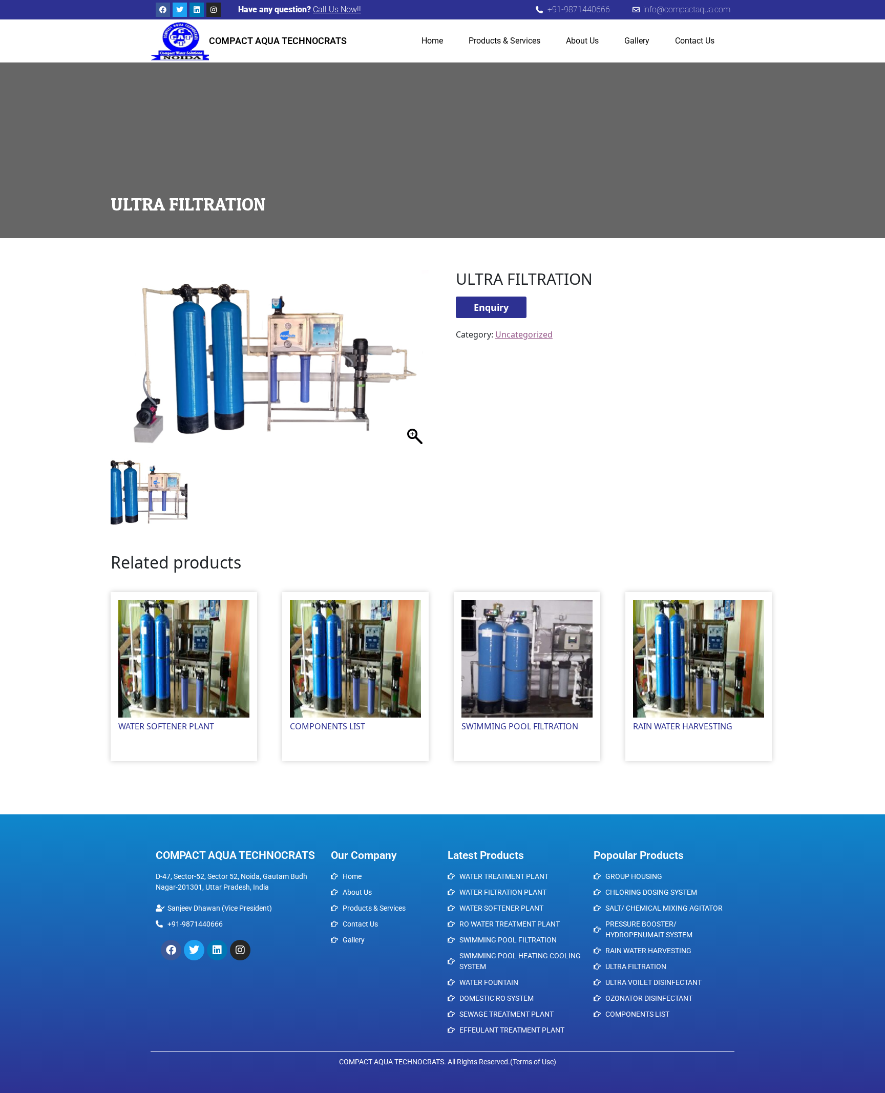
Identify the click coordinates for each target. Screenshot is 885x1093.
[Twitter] (180, 10)
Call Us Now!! (337, 9)
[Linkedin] (196, 10)
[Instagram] (213, 10)
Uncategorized (164, 264)
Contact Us (694, 41)
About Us (582, 41)
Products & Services (504, 41)
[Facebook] (163, 10)
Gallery (636, 41)
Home (432, 41)
